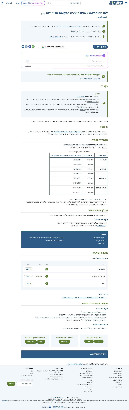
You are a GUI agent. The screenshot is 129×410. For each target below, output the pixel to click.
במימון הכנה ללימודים (61, 131)
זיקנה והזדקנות (88, 391)
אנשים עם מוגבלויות (87, 378)
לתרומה (120, 385)
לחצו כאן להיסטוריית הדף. (75, 364)
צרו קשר (31, 373)
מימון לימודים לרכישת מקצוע (54, 241)
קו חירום (82, 110)
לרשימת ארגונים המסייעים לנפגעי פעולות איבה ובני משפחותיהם (84, 297)
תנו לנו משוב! (118, 382)
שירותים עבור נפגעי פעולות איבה (90, 78)
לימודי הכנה (101, 225)
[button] (126, 3)
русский (9, 3)
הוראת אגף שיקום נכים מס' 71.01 (94, 320)
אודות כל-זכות (118, 371)
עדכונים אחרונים (117, 380)
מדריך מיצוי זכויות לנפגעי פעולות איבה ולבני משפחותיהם (46, 238)
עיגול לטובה (31, 342)
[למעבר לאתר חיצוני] (46, 269)
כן (98, 341)
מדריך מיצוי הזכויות (56, 36)
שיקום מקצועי (100, 241)
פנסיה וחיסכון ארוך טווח (86, 375)
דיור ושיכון (89, 382)
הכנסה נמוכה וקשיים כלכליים (84, 385)
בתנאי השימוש (5, 401)
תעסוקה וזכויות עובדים (86, 373)
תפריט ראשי (89, 371)
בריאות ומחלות (88, 387)
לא (89, 341)
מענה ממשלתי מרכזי (98, 276)
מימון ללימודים (76, 26)
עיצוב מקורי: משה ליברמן (56, 374)
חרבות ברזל (80, 96)
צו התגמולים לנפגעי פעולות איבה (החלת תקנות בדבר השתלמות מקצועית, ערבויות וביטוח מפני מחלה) (71, 317)
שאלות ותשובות (117, 373)
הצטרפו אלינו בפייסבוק (27, 375)
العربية (18, 3)
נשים (91, 380)
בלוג (32, 371)
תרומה (41, 342)
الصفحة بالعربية (102, 17)
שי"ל (103, 283)
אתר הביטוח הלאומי (92, 102)
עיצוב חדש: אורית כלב (57, 377)
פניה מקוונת (39, 276)
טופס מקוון (81, 107)
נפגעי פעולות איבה (98, 238)
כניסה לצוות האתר (117, 387)
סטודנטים (101, 243)
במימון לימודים (75, 131)
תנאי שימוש (28, 66)
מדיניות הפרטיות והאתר (115, 378)
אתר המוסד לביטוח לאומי (81, 31)
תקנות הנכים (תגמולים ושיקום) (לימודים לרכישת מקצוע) (87, 315)
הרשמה (11, 384)
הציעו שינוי (64, 342)
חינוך (91, 389)
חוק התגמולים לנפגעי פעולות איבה (94, 312)
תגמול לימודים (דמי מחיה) (97, 328)
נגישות (120, 375)
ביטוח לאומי (101, 269)
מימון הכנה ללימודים (62, 26)
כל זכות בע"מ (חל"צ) (57, 397)
